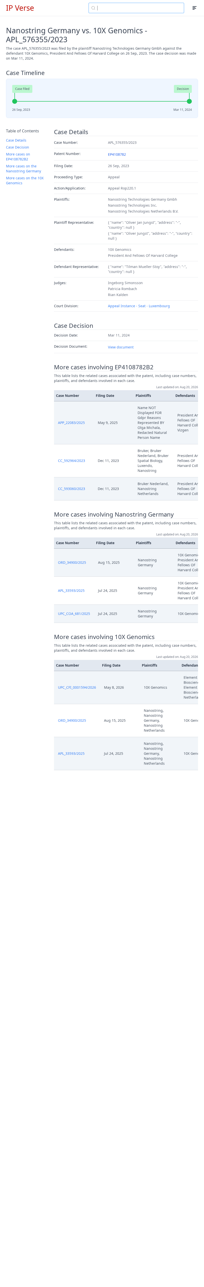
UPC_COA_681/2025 (74, 613)
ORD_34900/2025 (72, 562)
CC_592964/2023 (71, 460)
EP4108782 (117, 154)
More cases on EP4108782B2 (18, 156)
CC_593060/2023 (71, 488)
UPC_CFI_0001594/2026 (77, 687)
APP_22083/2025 (71, 422)
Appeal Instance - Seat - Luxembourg (139, 305)
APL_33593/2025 (71, 590)
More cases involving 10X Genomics (104, 637)
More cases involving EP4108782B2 (103, 367)
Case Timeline (25, 73)
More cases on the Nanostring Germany (23, 168)
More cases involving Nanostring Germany (114, 514)
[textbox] (139, 8)
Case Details (16, 140)
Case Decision (17, 147)
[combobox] (136, 8)
